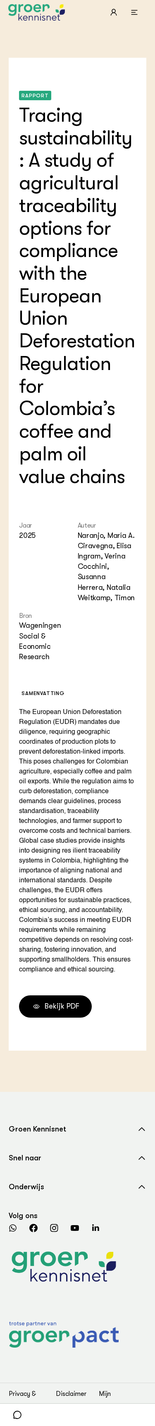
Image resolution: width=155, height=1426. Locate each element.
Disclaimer (71, 1394)
